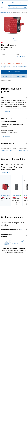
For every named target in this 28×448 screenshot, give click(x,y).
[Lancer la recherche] (10, 7)
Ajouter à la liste (21, 76)
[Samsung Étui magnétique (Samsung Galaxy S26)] (16, 190)
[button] (14, 64)
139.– (3, 43)
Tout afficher (4, 172)
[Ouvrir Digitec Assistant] (21, 2)
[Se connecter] (17, 2)
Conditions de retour (7, 150)
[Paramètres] (13, 2)
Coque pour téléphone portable (5, 195)
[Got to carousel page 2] (14, 38)
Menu (4, 7)
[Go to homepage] (2, 3)
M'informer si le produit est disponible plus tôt (15, 67)
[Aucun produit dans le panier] (25, 2)
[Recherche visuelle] (25, 7)
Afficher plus (6, 111)
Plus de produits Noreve (20, 56)
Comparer (8, 76)
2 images (14, 40)
